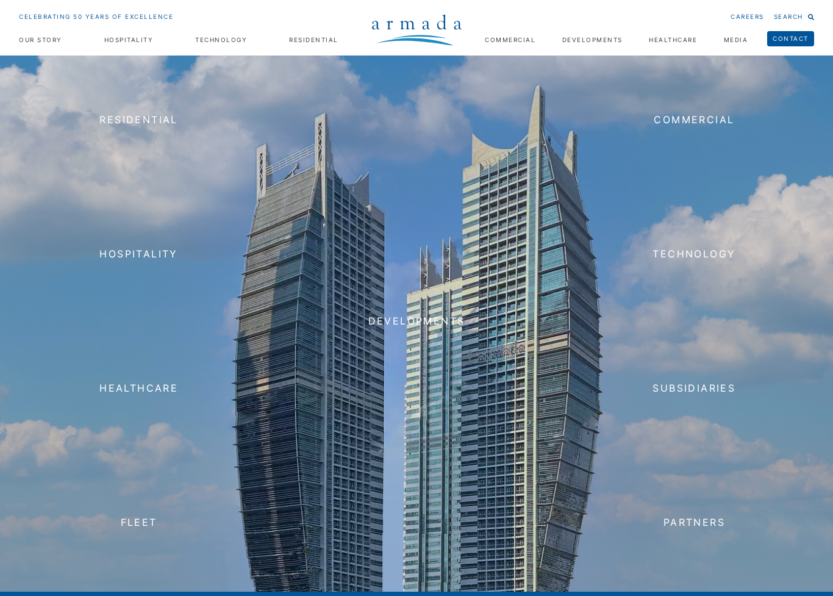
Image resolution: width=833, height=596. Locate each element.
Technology (221, 39)
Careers (747, 16)
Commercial (510, 39)
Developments (592, 39)
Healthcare (673, 39)
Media (736, 39)
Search (788, 16)
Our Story (40, 39)
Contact (791, 38)
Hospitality (129, 39)
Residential (313, 39)
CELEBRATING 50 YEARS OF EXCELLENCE (96, 16)
